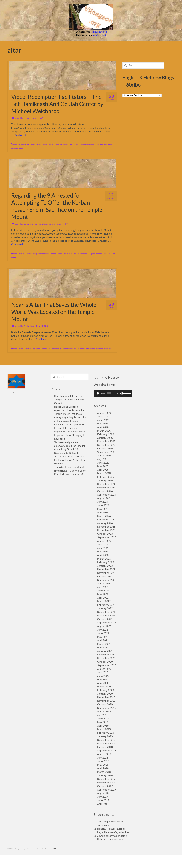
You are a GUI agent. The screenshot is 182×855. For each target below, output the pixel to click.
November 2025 (106, 444)
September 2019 (106, 707)
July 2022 (102, 587)
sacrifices (107, 349)
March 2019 (104, 729)
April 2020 (103, 683)
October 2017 (105, 786)
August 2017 (104, 793)
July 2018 (102, 757)
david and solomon (32, 349)
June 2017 (103, 800)
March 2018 (104, 771)
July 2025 (102, 459)
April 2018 (103, 768)
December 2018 (106, 739)
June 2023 (103, 548)
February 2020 (105, 690)
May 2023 (102, 551)
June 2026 (103, 420)
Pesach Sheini (56, 254)
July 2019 (102, 715)
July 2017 (102, 796)
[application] (113, 393)
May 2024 (102, 508)
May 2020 (102, 679)
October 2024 (105, 491)
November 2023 (106, 530)
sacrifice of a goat (87, 254)
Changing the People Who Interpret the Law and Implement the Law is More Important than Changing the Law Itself (70, 431)
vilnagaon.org (99, 31)
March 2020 (104, 686)
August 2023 (104, 540)
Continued (20, 135)
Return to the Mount (71, 254)
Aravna (20, 349)
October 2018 (105, 747)
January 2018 (105, 775)
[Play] (98, 393)
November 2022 (106, 572)
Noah (76, 349)
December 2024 (106, 484)
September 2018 (106, 750)
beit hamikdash (24, 144)
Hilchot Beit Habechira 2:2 (51, 349)
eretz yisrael (36, 144)
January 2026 (105, 437)
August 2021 (104, 626)
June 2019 (103, 718)
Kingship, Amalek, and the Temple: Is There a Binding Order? (69, 400)
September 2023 (106, 537)
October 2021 (105, 619)
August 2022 (104, 583)
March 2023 (104, 558)
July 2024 (102, 501)
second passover (103, 254)
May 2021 (102, 636)
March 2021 (104, 643)
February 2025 (105, 476)
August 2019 (104, 711)
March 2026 (104, 430)
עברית (10, 392)
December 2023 (106, 526)
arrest (20, 254)
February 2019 (105, 732)
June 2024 (103, 505)
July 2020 (102, 672)
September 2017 (106, 789)
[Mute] (121, 393)
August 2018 (104, 754)
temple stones (17, 148)
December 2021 (106, 612)
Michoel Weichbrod (105, 144)
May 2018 (102, 764)
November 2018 (106, 743)
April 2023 (103, 555)
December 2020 (106, 654)
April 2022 (103, 597)
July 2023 (102, 544)
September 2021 (106, 622)
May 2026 (102, 423)
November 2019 (106, 700)
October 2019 (105, 704)
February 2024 (105, 519)
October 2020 (105, 661)
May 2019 (102, 722)
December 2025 (106, 441)
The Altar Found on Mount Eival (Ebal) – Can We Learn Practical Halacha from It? (70, 471)
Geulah (51, 144)
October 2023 (105, 533)
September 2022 (106, 580)
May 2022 (102, 594)
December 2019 (106, 697)
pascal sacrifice (42, 254)
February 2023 (105, 562)
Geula (44, 144)
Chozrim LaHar (29, 254)
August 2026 (104, 413)
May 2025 (102, 466)
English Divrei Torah (52, 224)
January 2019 (105, 736)
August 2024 (104, 498)
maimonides (68, 349)
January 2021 (105, 651)
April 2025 (103, 469)
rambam (99, 349)
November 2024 (106, 487)
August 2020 (104, 668)
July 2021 (102, 629)
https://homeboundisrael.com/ (67, 144)
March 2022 (104, 601)
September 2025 (106, 452)
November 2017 (106, 782)
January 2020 (105, 693)
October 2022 (105, 576)
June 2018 (103, 761)
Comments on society (33, 224)
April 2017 (103, 803)
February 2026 (105, 434)
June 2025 (103, 462)
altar (15, 144)
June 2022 (103, 590)
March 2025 (104, 473)
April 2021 (103, 640)
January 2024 (105, 523)
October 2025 (105, 448)
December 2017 (106, 779)
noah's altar (84, 349)
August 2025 (104, 455)
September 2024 (106, 494)
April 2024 (103, 512)
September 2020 (106, 665)
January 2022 (105, 608)
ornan (92, 349)
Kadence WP (50, 849)
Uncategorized (30, 118)
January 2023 (105, 565)
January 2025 (105, 480)
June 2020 (103, 675)
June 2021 (103, 633)
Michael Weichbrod (88, 144)
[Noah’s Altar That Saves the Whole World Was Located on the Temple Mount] (62, 282)
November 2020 (106, 658)
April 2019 (103, 725)
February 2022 (105, 604)
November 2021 (106, 615)
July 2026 (102, 416)
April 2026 (103, 427)
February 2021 (105, 647)
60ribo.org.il (99, 35)
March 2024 (104, 516)
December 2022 (106, 569)
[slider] (126, 393)
